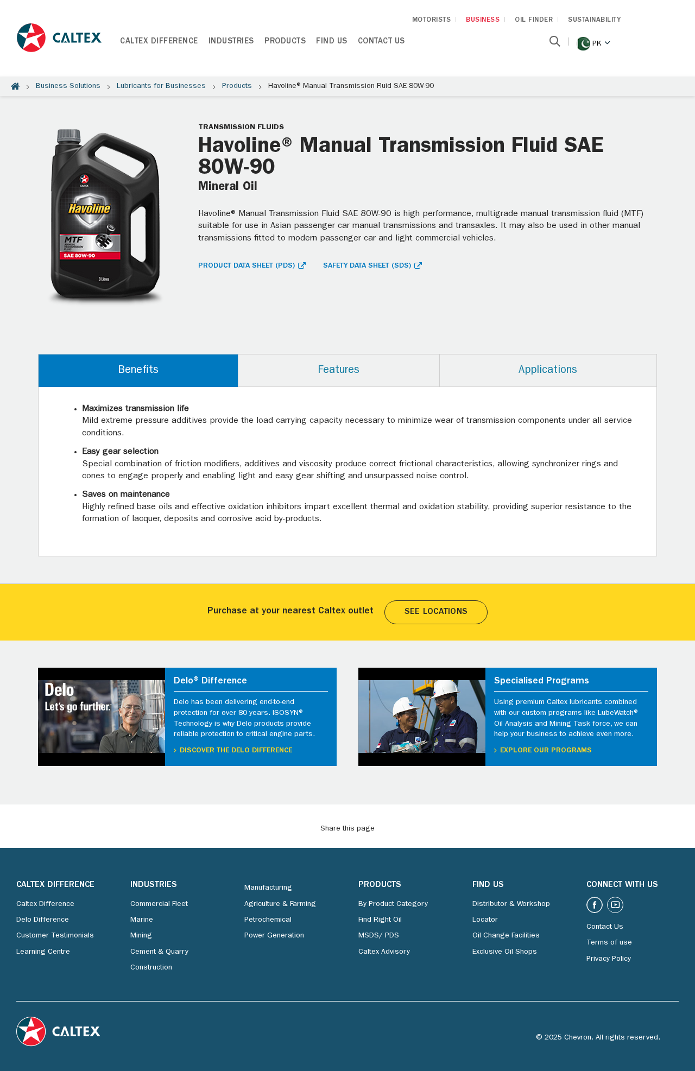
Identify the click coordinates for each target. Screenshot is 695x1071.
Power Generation (274, 936)
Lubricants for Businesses (161, 86)
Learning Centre (43, 952)
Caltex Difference (159, 42)
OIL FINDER (534, 20)
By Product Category (393, 904)
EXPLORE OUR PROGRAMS (546, 751)
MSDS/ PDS (378, 936)
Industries (231, 42)
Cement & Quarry (159, 952)
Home (15, 86)
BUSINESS (483, 20)
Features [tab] (338, 370)
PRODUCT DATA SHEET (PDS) (246, 266)
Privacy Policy (608, 959)
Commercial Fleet (159, 904)
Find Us (332, 42)
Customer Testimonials (55, 936)
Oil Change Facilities (506, 936)
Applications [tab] (548, 370)
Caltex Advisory (384, 952)
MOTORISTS (431, 20)
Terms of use (609, 943)
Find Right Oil (380, 920)
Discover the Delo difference (236, 751)
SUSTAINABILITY (594, 20)
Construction (151, 968)
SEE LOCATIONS (436, 612)
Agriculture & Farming (280, 904)
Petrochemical (268, 920)
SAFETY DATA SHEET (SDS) (367, 266)
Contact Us (381, 42)
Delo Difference (42, 920)
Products (285, 42)
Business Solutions (68, 86)
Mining (141, 936)
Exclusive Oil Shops (504, 952)
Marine (141, 920)
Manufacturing (268, 888)
